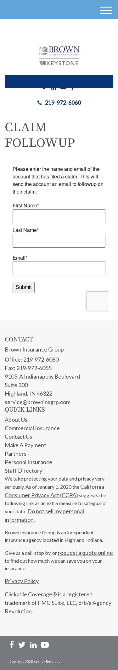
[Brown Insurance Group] (59, 55)
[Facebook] (72, 87)
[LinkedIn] (53, 87)
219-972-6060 (63, 102)
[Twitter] (44, 87)
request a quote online (85, 552)
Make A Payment (25, 445)
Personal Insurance (28, 462)
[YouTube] (63, 87)
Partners (15, 453)
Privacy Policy (22, 580)
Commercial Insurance (32, 428)
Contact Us (18, 436)
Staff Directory (23, 470)
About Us (16, 419)
